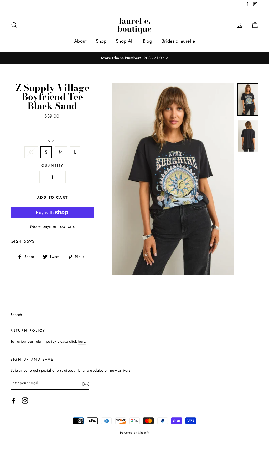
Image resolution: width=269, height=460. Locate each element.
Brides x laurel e (178, 41)
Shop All (124, 41)
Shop (101, 41)
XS (31, 152)
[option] (134, 58)
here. (82, 341)
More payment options (52, 226)
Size (52, 141)
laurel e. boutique (134, 25)
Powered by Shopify (134, 432)
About (80, 41)
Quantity (52, 165)
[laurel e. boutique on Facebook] (14, 400)
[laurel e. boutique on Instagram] (25, 400)
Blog (147, 41)
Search (16, 314)
